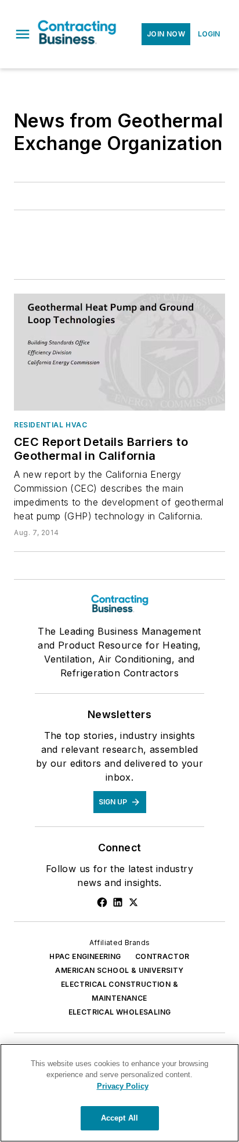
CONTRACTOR (162, 956)
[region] (119, 1093)
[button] (22, 34)
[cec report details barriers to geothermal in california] (119, 352)
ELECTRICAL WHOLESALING (119, 1012)
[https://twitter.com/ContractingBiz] (133, 902)
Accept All (119, 1118)
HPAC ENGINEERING (85, 956)
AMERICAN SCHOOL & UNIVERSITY (119, 970)
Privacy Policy (123, 1086)
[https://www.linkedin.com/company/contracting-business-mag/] (118, 902)
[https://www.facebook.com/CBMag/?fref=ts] (102, 902)
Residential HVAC (51, 424)
